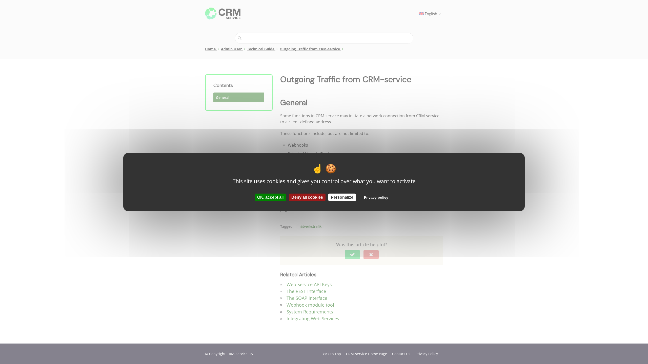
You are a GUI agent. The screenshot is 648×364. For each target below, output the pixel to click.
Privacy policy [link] (376, 197)
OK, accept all (270, 197)
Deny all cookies (307, 197)
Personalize (342, 197)
